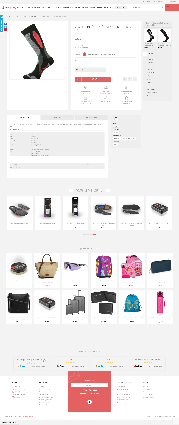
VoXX (81, 45)
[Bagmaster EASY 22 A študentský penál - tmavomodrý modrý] (160, 270)
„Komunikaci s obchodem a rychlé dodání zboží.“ (147, 359)
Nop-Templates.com (29, 416)
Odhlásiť (96, 393)
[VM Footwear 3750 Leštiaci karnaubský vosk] (19, 270)
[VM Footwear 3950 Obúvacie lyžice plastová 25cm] (103, 213)
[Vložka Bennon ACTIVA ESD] (75, 213)
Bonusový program (122, 389)
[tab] (23, 117)
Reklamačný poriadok (45, 400)
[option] (20, 214)
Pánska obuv (149, 66)
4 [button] (94, 234)
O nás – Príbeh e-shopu (45, 389)
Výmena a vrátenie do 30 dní (47, 405)
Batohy (148, 76)
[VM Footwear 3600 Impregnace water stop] (20, 213)
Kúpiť (17, 217)
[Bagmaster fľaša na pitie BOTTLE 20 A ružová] (160, 307)
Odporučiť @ (135, 79)
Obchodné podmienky (45, 392)
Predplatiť (85, 393)
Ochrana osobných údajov (47, 397)
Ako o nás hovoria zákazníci (89, 352)
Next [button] (108, 190)
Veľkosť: (78, 66)
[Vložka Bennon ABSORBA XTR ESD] (48, 213)
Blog (118, 402)
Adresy (145, 392)
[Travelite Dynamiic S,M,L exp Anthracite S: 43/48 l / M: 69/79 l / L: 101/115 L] (75, 307)
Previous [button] (71, 190)
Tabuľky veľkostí (121, 405)
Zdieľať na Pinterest (5, 29)
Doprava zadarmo (126, 90)
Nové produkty (121, 386)
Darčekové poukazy (151, 92)
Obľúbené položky (148, 397)
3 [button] (91, 234)
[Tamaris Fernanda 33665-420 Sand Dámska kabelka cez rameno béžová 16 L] (47, 270)
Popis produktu (23, 117)
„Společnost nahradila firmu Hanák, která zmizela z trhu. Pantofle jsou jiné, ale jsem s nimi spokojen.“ (31, 360)
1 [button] (84, 234)
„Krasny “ (70, 359)
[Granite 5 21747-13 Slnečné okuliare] (75, 270)
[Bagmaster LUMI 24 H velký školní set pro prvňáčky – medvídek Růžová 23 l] (132, 270)
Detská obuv (149, 59)
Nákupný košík (147, 394)
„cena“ (109, 359)
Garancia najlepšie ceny (125, 79)
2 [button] (88, 234)
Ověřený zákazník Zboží (77, 366)
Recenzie (57, 117)
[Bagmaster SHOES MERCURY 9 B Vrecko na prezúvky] (132, 307)
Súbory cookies (43, 394)
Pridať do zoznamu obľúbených (151, 37)
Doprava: (77, 60)
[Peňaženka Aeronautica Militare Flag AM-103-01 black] (104, 307)
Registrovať (147, 1)
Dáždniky (148, 82)
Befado (148, 96)
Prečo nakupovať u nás (123, 400)
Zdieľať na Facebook (5, 24)
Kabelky (148, 86)
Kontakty (41, 386)
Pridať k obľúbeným (130, 79)
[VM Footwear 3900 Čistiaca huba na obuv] (47, 307)
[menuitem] (51, 386)
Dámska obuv (150, 62)
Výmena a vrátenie (85, 90)
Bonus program (85, 100)
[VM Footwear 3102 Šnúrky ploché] (159, 213)
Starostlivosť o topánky (123, 397)
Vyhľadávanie (161, 7)
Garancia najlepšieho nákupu (106, 90)
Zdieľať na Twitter (5, 27)
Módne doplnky (150, 89)
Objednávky (146, 389)
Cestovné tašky (150, 72)
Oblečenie (148, 79)
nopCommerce (12, 416)
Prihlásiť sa (159, 1)
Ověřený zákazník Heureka (38, 366)
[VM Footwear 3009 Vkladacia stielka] (131, 213)
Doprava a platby (44, 402)
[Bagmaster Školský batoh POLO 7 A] (104, 270)
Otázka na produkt (91, 117)
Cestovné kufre (150, 69)
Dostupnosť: (78, 54)
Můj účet (145, 386)
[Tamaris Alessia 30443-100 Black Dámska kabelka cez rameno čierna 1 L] (19, 307)
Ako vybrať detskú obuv (123, 394)
